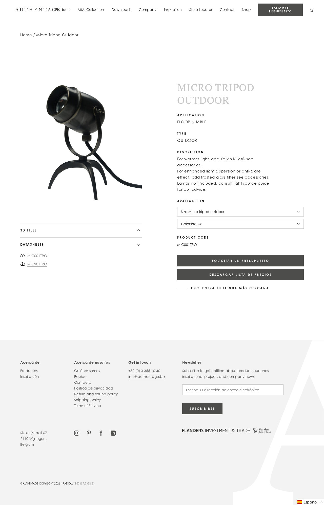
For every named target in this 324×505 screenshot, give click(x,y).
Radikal (68, 483)
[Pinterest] (88, 433)
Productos (28, 370)
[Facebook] (101, 433)
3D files (28, 230)
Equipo (80, 376)
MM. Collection (91, 9)
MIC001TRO (37, 256)
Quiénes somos (87, 370)
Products (62, 9)
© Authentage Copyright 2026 (40, 483)
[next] (26, 208)
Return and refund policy (96, 394)
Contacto (82, 382)
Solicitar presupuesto (280, 10)
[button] (310, 502)
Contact (227, 9)
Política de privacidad (93, 388)
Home (26, 34)
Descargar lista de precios (240, 275)
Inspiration (173, 9)
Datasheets (32, 244)
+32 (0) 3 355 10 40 (144, 370)
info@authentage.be (146, 376)
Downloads (121, 9)
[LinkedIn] (113, 433)
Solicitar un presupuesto (240, 261)
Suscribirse (202, 409)
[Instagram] (76, 433)
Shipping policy (87, 400)
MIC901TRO (37, 264)
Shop (246, 9)
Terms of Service (87, 405)
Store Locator (200, 9)
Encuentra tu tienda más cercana (230, 288)
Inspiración (29, 376)
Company (147, 9)
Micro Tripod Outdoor (57, 34)
